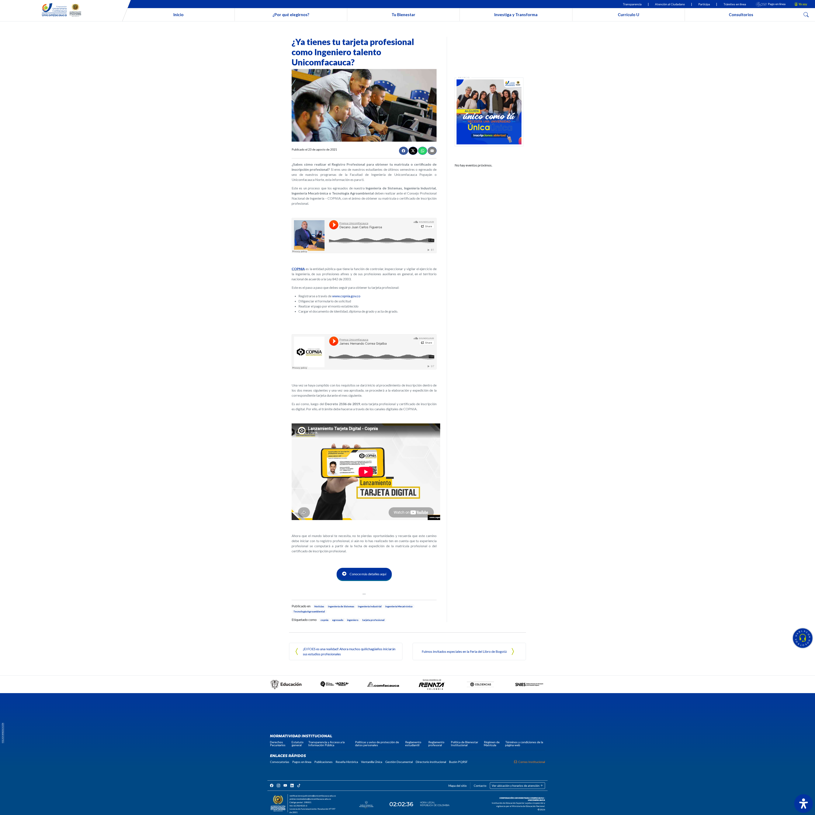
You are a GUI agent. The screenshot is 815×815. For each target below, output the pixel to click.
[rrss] (271, 785)
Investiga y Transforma (516, 14)
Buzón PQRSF (458, 762)
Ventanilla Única (371, 762)
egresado (337, 620)
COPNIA (298, 269)
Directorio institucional (431, 762)
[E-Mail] (432, 151)
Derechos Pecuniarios (277, 743)
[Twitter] (413, 151)
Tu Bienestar (403, 14)
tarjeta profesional (373, 620)
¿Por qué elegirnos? (291, 14)
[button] (802, 638)
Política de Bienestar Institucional (464, 743)
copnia (324, 620)
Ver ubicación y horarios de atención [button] (516, 785)
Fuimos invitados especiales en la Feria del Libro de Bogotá (464, 651)
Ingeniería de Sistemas (341, 606)
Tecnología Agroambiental (309, 611)
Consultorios (741, 14)
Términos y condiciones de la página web (524, 743)
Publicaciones (323, 762)
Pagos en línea (301, 762)
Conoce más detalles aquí (368, 574)
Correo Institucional (531, 762)
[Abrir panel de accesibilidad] (803, 803)
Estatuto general (298, 743)
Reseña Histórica (347, 762)
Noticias (319, 606)
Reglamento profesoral (436, 743)
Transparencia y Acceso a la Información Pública (326, 743)
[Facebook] (403, 151)
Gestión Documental (399, 762)
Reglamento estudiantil (413, 743)
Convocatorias (279, 762)
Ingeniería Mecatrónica (398, 606)
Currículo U (628, 14)
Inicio (178, 14)
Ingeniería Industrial (369, 606)
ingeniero (352, 620)
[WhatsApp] (422, 151)
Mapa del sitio (457, 785)
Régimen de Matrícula (492, 743)
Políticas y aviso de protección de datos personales (377, 743)
